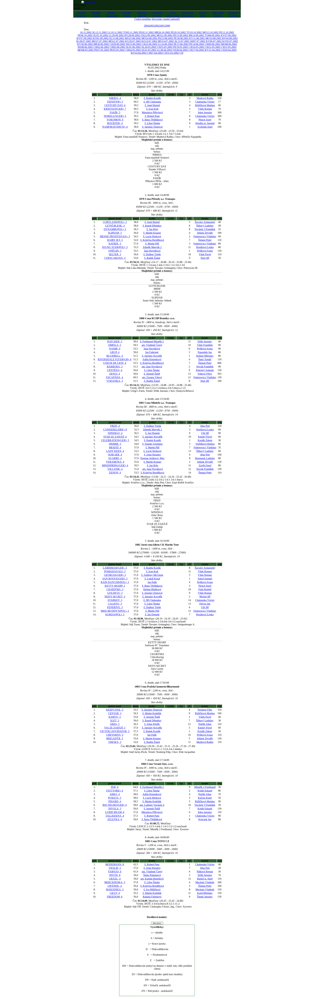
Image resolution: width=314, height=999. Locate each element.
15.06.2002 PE (184, 44)
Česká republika (142, 19)
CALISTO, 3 (115, 603)
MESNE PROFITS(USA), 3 (115, 236)
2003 (151, 25)
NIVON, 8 (114, 875)
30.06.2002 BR (89, 44)
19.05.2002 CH (184, 47)
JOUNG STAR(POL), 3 (115, 247)
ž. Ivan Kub (152, 108)
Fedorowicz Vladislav (204, 236)
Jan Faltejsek (151, 352)
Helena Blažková (152, 589)
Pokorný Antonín (205, 370)
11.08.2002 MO (201, 38)
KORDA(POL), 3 (114, 614)
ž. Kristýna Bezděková (152, 240)
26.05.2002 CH (153, 47)
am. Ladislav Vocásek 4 (152, 805)
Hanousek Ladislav (205, 458)
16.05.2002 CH (200, 47)
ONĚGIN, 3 (114, 250)
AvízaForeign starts (172, 14)
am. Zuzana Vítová (152, 377)
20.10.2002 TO (182, 32)
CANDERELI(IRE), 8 (115, 429)
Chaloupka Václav (205, 101)
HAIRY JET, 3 (115, 240)
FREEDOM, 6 (114, 896)
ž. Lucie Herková (152, 236)
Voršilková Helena (205, 443)
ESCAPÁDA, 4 (114, 377)
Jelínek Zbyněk (205, 232)
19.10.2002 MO (198, 32)
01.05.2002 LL (152, 50)
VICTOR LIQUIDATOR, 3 (114, 731)
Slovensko (157, 19)
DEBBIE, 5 (115, 443)
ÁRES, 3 (114, 724)
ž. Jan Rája (152, 229)
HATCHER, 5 (114, 341)
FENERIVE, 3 (115, 607)
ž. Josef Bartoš (152, 105)
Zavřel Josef (205, 465)
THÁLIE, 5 (115, 868)
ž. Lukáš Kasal (152, 578)
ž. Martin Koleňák (151, 713)
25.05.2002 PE (168, 47)
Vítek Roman (205, 108)
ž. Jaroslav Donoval (152, 126)
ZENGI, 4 (114, 373)
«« (80, 22)
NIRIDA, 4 (115, 98)
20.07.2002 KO (137, 41)
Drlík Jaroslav (205, 341)
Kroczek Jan (204, 819)
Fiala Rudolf (204, 589)
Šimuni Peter (204, 240)
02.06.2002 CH (105, 47)
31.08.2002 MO (120, 38)
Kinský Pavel (205, 436)
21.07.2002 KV (121, 41)
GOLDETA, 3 (114, 593)
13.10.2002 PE (214, 32)
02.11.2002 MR (150, 32)
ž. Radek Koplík (152, 98)
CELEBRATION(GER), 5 (115, 440)
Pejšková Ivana (205, 250)
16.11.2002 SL (87, 32)
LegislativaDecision (157, 14)
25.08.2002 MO (137, 38)
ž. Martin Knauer (152, 232)
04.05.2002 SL (137, 50)
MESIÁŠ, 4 (115, 447)
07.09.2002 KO (88, 38)
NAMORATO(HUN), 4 (115, 126)
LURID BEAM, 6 (114, 812)
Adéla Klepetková (151, 359)
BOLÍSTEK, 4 (115, 123)
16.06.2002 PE (169, 44)
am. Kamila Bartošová (152, 878)
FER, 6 (114, 787)
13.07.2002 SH (185, 41)
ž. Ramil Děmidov (152, 225)
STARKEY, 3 (115, 600)
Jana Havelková (152, 250)
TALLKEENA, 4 (114, 815)
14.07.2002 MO (153, 41)
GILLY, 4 (115, 893)
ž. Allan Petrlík (152, 724)
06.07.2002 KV (218, 41)
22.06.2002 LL (153, 44)
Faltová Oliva (205, 373)
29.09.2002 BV (120, 35)
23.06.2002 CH (137, 44)
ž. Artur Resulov (152, 454)
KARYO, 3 (115, 717)
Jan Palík (152, 582)
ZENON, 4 (115, 472)
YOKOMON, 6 (115, 119)
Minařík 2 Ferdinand (205, 787)
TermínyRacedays (81, 14)
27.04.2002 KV (200, 50)
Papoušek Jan (205, 352)
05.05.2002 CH (121, 50)
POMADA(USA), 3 (114, 571)
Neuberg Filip (205, 709)
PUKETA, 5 (114, 797)
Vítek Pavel (205, 254)
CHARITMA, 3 (114, 589)
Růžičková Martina (205, 105)
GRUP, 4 (114, 352)
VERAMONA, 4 (115, 461)
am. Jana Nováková (152, 366)
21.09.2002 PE (168, 35)
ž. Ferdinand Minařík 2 (152, 341)
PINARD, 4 (114, 801)
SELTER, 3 (115, 254)
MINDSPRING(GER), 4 (115, 465)
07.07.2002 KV (201, 41)
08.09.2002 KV (216, 35)
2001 (162, 25)
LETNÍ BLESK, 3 (115, 225)
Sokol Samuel (205, 578)
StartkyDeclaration (112, 14)
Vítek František (205, 345)
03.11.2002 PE (134, 32)
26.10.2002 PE (166, 32)
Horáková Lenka (205, 247)
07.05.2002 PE (105, 50)
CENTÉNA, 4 (114, 370)
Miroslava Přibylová (152, 112)
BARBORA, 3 (114, 366)
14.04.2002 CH (143, 53)
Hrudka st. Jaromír (205, 123)
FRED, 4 (115, 426)
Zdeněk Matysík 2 (152, 247)
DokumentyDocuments (188, 14)
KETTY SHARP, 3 (115, 585)
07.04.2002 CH (159, 53)
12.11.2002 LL (103, 32)
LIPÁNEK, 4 (115, 886)
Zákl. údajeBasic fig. (218, 14)
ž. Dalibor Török (152, 254)
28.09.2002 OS (136, 35)
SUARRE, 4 (115, 458)
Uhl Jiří (205, 433)
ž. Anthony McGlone (152, 575)
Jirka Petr (205, 426)
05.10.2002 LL (104, 35)
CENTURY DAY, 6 (114, 105)
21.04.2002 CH (217, 50)
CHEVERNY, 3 (114, 734)
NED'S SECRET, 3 (115, 596)
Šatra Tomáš (204, 359)
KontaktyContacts (233, 14)
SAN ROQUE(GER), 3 (114, 578)
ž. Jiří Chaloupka (152, 101)
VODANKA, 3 (114, 381)
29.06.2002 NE (121, 44)
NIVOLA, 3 (114, 808)
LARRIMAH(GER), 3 (115, 567)
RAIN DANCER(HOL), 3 (115, 582)
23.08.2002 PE (169, 38)
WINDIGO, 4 (115, 433)
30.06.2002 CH (105, 44)
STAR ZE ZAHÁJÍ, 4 (115, 436)
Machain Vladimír (204, 882)
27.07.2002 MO (104, 41)
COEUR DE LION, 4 (114, 363)
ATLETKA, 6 (114, 819)
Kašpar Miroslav (204, 355)
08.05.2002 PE (89, 50)
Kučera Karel (205, 797)
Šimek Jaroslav (205, 896)
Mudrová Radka (205, 98)
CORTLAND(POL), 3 (115, 222)
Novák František (204, 366)
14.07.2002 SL (170, 41)
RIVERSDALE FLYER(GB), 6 (114, 359)
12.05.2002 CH (217, 47)
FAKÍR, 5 (115, 112)
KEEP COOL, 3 (114, 709)
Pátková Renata (205, 871)
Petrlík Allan (204, 724)
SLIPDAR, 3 (115, 232)
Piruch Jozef (205, 119)
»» (92, 22)
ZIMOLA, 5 (114, 345)
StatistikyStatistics (142, 14)
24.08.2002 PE (153, 38)
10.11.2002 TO (119, 32)
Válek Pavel (205, 717)
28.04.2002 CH (184, 50)
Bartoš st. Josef (205, 878)
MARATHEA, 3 (114, 889)
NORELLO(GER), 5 (115, 116)
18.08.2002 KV (185, 38)
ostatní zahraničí (171, 19)
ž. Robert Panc (152, 116)
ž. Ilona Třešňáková (152, 119)
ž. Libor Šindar (152, 123)
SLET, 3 (114, 720)
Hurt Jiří (205, 258)
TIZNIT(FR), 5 (115, 101)
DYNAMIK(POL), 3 (115, 229)
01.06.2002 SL (137, 47)
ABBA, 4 (115, 794)
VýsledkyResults (127, 14)
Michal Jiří (204, 596)
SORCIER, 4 (115, 454)
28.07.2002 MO (87, 41)
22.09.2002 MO (152, 35)
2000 (167, 25)
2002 (157, 25)
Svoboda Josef (204, 126)
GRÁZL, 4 (115, 878)
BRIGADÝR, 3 (114, 738)
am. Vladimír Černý (152, 345)
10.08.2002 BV (218, 38)
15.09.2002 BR (184, 35)
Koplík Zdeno (205, 440)
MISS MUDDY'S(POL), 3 (115, 611)
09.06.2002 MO (217, 44)
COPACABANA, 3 (114, 258)
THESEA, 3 (114, 742)
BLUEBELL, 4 (114, 355)
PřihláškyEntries (96, 14)
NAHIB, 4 (114, 348)
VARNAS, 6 (114, 871)
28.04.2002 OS (168, 50)
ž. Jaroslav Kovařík (152, 355)
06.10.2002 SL (88, 35)
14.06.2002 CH (200, 44)
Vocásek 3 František (204, 229)
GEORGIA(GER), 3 (115, 575)
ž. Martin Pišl (152, 243)
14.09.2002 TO (200, 35)
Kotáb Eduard (205, 790)
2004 (146, 25)
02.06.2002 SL (121, 47)
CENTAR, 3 (114, 713)
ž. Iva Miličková (152, 889)
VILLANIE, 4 (114, 469)
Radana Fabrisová (152, 896)
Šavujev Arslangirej (205, 222)
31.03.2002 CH (175, 53)
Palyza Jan (204, 603)
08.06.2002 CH (89, 47)
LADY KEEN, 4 (115, 451)
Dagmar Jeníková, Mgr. (152, 458)
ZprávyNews (203, 14)
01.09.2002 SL (104, 38)
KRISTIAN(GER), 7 (115, 108)
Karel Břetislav (205, 893)
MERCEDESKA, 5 (114, 882)
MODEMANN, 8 (114, 864)
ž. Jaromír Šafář (152, 373)
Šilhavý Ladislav (205, 225)
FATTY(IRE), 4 (114, 790)
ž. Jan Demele (152, 433)
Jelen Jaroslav (205, 112)
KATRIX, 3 (115, 243)
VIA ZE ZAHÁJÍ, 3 (114, 727)
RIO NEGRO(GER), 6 (115, 805)
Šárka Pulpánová (152, 875)
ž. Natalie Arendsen (152, 443)
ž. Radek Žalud (152, 258)
